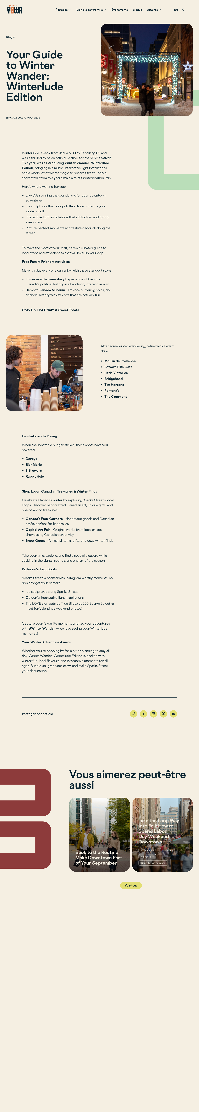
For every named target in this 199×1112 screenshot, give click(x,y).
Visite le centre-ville (89, 9)
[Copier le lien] (133, 714)
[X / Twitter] (163, 714)
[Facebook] (143, 714)
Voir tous (131, 885)
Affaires (152, 9)
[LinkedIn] (153, 714)
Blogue (137, 9)
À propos (62, 9)
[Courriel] (173, 714)
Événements (119, 9)
